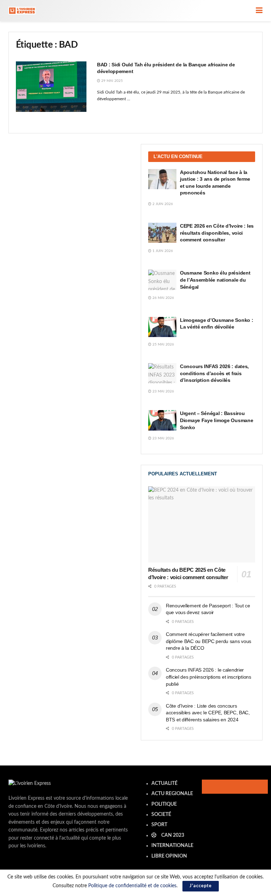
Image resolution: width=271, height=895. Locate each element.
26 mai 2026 (162, 298)
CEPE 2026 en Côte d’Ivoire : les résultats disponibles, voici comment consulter (217, 232)
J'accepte (200, 886)
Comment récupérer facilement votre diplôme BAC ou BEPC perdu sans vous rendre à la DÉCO (208, 641)
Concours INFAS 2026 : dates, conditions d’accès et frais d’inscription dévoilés (214, 373)
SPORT (159, 824)
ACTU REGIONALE (172, 793)
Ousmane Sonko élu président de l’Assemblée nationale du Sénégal (215, 279)
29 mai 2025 (111, 81)
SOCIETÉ (161, 814)
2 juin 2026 (162, 204)
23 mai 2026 (162, 391)
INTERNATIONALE (172, 845)
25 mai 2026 (162, 344)
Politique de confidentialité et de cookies (132, 885)
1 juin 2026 (162, 251)
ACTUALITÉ (164, 783)
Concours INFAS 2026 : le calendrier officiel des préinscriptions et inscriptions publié (208, 676)
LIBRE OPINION (169, 856)
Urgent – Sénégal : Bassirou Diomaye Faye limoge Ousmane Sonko (216, 420)
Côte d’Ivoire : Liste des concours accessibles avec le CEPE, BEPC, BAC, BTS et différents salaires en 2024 (208, 712)
